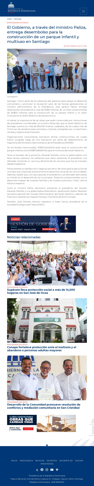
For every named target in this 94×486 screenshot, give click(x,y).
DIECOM (79, 461)
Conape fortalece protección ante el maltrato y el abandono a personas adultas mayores (41, 349)
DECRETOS (52, 461)
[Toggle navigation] (83, 11)
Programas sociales (18, 23)
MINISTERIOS (47, 464)
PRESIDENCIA (26, 461)
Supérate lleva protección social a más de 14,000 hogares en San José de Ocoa (41, 291)
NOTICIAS (39, 461)
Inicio (9, 19)
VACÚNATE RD (66, 461)
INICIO (14, 461)
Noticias (17, 19)
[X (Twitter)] (37, 469)
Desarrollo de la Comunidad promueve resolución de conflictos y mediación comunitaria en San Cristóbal (43, 406)
